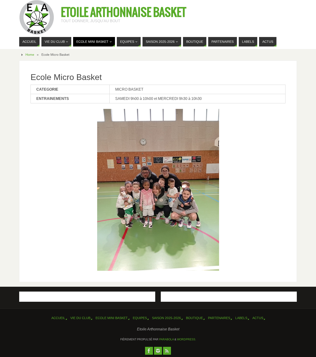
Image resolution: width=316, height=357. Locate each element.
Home (29, 54)
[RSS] (167, 351)
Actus (257, 318)
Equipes (140, 318)
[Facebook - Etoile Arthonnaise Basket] (149, 351)
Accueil (58, 318)
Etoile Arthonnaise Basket (123, 13)
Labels (241, 318)
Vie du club (80, 318)
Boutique (194, 318)
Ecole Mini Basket (112, 318)
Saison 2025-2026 (166, 318)
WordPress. (186, 339)
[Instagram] (158, 351)
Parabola (166, 339)
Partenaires (219, 318)
